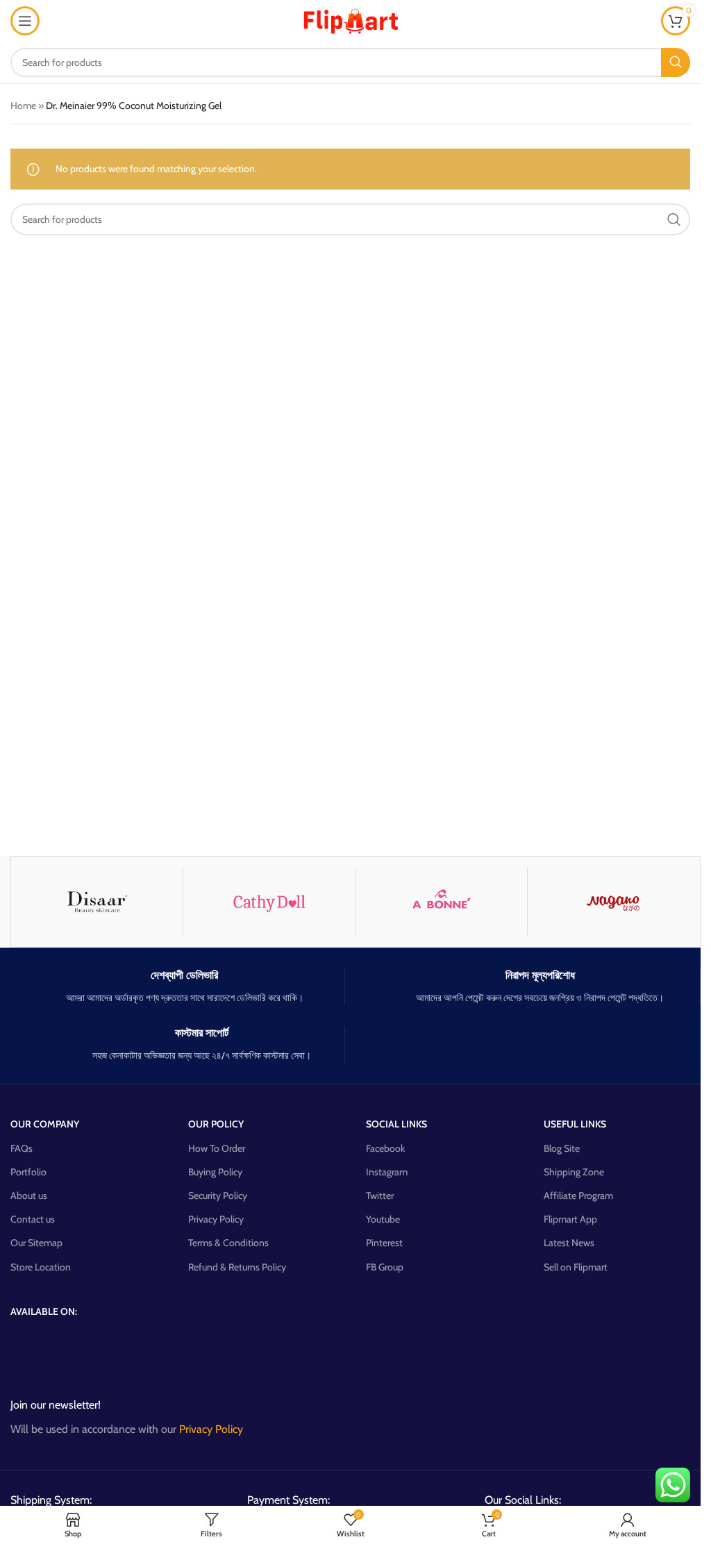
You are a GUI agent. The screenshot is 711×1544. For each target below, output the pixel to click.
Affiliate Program (578, 1195)
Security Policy (217, 1195)
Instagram (387, 1172)
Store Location (40, 1267)
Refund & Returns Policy (237, 1267)
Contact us (32, 1219)
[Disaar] (97, 902)
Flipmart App (570, 1219)
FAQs (21, 1148)
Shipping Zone (574, 1172)
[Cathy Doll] (269, 902)
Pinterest (384, 1242)
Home (23, 105)
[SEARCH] (675, 62)
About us (28, 1195)
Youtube (383, 1219)
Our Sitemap (36, 1242)
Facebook (385, 1148)
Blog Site (562, 1148)
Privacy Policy (216, 1219)
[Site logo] (351, 19)
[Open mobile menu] (25, 21)
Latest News (569, 1242)
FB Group (384, 1267)
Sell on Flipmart (576, 1267)
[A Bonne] (441, 902)
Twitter (380, 1195)
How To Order (216, 1148)
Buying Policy (215, 1172)
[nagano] (613, 902)
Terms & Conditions (228, 1242)
